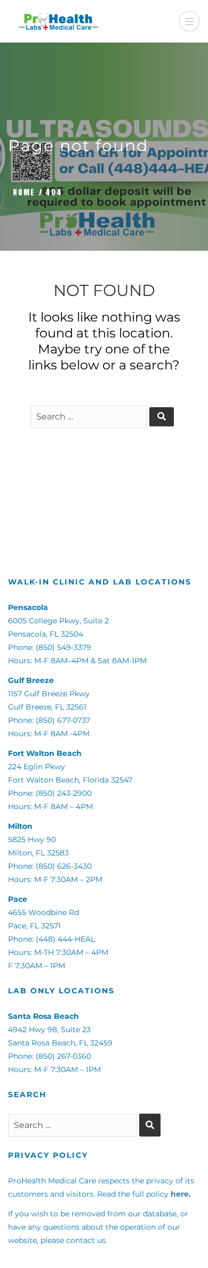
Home (24, 192)
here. (181, 1194)
